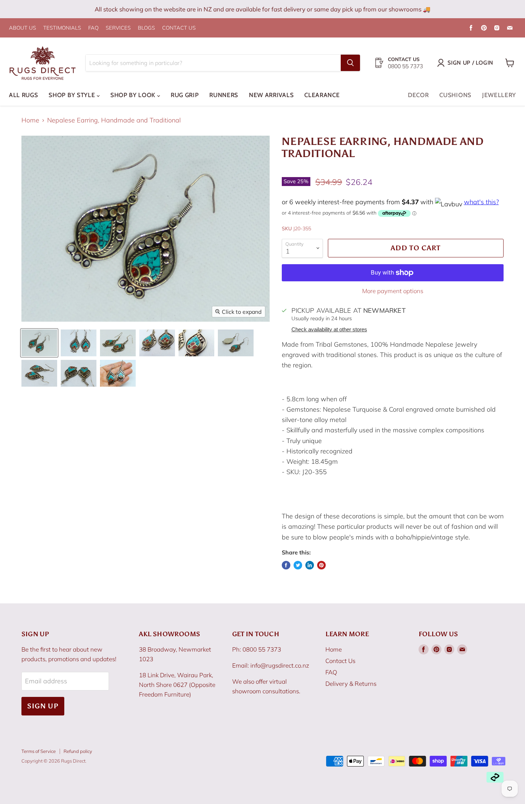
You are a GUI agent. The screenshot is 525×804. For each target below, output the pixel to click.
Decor (418, 95)
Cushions (455, 95)
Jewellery (499, 95)
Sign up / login (470, 62)
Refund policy (78, 751)
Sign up (43, 706)
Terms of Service (38, 751)
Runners (223, 95)
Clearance (322, 95)
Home (30, 120)
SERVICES (118, 28)
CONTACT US (179, 28)
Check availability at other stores (329, 329)
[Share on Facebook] (286, 565)
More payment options (392, 290)
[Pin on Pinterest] (321, 565)
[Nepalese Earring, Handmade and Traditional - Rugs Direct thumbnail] (39, 343)
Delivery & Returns (350, 683)
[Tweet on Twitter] (298, 565)
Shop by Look (133, 95)
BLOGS (146, 28)
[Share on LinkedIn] (309, 565)
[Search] (350, 63)
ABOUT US (22, 28)
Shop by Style (73, 95)
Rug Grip (185, 95)
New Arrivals (271, 95)
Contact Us (340, 660)
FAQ (93, 28)
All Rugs (23, 95)
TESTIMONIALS (62, 28)
